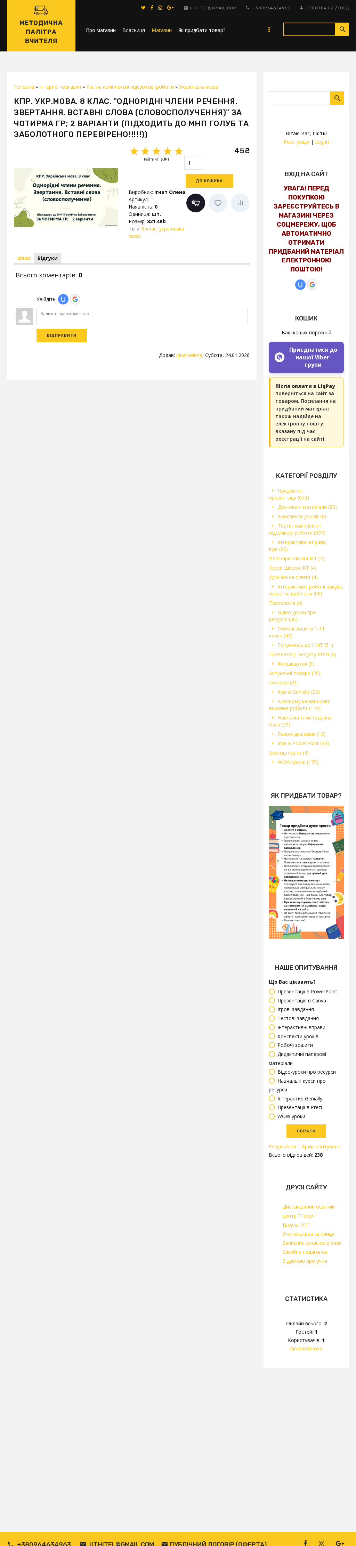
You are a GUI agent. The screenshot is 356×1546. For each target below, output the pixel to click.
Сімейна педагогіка (305, 1251)
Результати (282, 1146)
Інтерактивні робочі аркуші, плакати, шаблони (306, 590)
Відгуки (48, 258)
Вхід (343, 8)
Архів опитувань (321, 1146)
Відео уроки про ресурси (292, 616)
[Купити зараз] (195, 203)
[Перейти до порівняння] (240, 203)
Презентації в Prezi (299, 1107)
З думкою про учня (305, 1261)
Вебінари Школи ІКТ (296, 558)
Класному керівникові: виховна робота (299, 704)
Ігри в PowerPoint (303, 743)
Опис (24, 258)
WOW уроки (298, 762)
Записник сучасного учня (312, 1242)
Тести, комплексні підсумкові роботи (297, 529)
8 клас (149, 228)
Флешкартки (296, 663)
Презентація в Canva (301, 1000)
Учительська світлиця (308, 1233)
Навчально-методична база (300, 721)
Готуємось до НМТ (305, 645)
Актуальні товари (295, 673)
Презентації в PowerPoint (307, 991)
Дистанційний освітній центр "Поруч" (309, 1211)
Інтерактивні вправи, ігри (298, 545)
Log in (322, 141)
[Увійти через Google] (312, 284)
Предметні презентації (289, 494)
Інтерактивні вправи (301, 1027)
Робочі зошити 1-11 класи (297, 632)
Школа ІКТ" (296, 1224)
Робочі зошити (295, 1045)
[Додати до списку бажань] (218, 203)
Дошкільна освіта (293, 577)
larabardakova (306, 1348)
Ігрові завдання (295, 1009)
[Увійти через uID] (300, 284)
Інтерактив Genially (299, 1098)
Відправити (61, 335)
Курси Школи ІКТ (292, 567)
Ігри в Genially (299, 692)
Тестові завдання (298, 1018)
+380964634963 (272, 8)
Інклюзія (284, 682)
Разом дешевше (302, 734)
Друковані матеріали (307, 507)
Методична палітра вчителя (41, 32)
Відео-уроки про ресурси (306, 1071)
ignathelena (189, 355)
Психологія (285, 603)
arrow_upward (340, 1530)
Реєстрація (320, 8)
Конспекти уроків (302, 516)
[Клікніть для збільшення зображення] (66, 197)
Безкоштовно (289, 752)
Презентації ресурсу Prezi (302, 654)
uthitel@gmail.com (213, 8)
